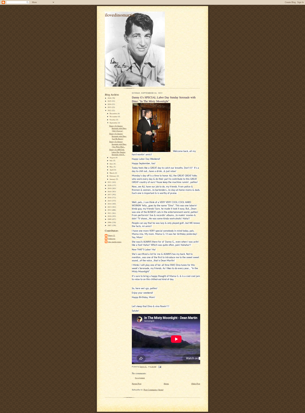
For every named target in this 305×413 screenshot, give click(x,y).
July (111, 160)
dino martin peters (114, 242)
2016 (110, 197)
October (113, 119)
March (112, 173)
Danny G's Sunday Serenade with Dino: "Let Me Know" (118, 136)
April (112, 170)
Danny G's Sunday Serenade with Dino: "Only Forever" (118, 128)
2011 (110, 213)
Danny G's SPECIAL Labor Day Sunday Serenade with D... (117, 152)
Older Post (195, 383)
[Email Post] (160, 367)
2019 (110, 188)
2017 (110, 194)
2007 (110, 225)
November (114, 116)
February (113, 176)
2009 (110, 219)
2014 (110, 204)
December (114, 113)
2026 (110, 98)
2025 (110, 101)
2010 (110, 216)
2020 (110, 185)
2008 (110, 222)
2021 (110, 182)
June (111, 163)
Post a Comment (140, 378)
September (114, 122)
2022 (110, 110)
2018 (110, 191)
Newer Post (136, 383)
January (113, 179)
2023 (110, 107)
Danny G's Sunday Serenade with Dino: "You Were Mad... (118, 144)
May (111, 166)
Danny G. (111, 235)
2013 (110, 207)
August (112, 157)
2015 (110, 201)
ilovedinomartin (120, 15)
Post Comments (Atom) (153, 389)
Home (166, 383)
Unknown (111, 238)
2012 (110, 210)
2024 (110, 104)
